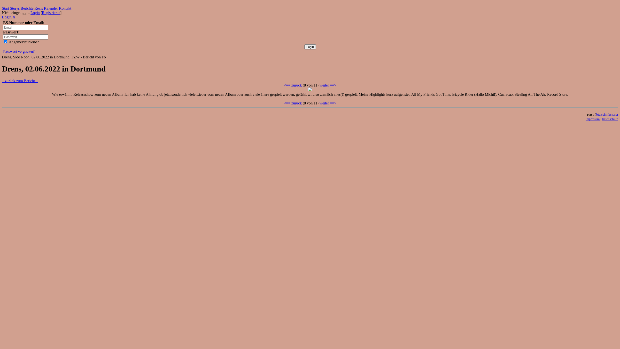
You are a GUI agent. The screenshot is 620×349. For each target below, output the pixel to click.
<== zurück (293, 85)
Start (5, 8)
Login (35, 13)
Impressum (593, 119)
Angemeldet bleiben (23, 42)
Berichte (27, 8)
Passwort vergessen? (19, 51)
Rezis (38, 8)
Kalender (51, 8)
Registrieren (51, 13)
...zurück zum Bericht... (20, 81)
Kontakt (65, 8)
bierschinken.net (607, 114)
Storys (15, 8)
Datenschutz (610, 119)
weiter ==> (327, 85)
